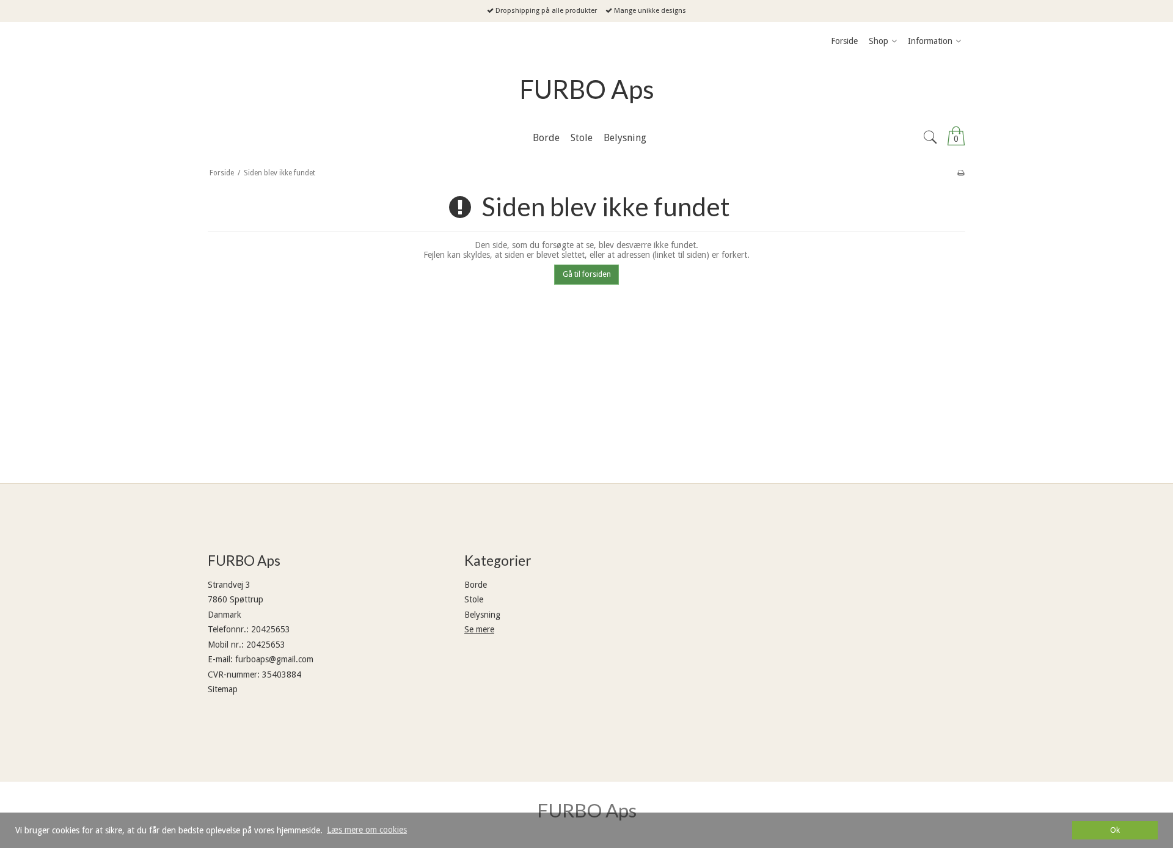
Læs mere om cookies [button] (367, 830)
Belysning (482, 615)
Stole (473, 599)
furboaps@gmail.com (274, 659)
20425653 (270, 629)
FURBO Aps (586, 89)
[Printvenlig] (960, 173)
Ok (1115, 830)
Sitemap (223, 689)
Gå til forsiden (587, 274)
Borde (475, 585)
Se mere (479, 629)
